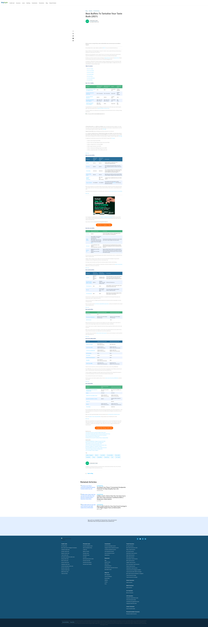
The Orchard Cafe (89, 293)
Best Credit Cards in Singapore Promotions (69, 547)
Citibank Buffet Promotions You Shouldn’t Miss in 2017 (94, 443)
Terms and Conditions (65, 622)
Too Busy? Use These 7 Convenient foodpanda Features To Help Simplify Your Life (111, 488)
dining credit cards (107, 57)
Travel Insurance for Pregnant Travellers (133, 569)
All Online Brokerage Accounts (110, 545)
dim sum (114, 182)
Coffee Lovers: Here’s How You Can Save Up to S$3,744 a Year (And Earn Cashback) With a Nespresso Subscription (111, 497)
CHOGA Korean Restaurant (90, 357)
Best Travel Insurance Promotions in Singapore (134, 573)
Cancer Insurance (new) (130, 608)
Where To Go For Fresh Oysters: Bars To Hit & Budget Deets (95, 442)
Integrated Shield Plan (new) (131, 603)
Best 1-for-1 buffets (90, 68)
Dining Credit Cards (64, 558)
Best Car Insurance (129, 592)
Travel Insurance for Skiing (131, 575)
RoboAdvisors (107, 555)
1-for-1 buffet (118, 457)
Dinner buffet (117, 455)
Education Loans (86, 553)
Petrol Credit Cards (64, 560)
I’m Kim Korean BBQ (89, 347)
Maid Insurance (129, 587)
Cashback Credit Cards (65, 549)
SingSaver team (94, 20)
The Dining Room (89, 286)
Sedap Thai (88, 401)
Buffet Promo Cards (64, 571)
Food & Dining (96, 10)
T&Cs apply (104, 129)
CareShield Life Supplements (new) (132, 601)
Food (112, 457)
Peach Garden (87, 240)
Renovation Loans (86, 555)
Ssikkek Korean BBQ (89, 344)
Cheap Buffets (99, 457)
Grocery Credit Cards (65, 562)
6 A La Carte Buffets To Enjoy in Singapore (92, 450)
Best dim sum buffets (90, 72)
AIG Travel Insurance (130, 551)
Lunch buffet (103, 455)
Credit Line (85, 549)
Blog (47, 3)
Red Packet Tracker (108, 569)
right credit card (116, 57)
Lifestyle (90, 10)
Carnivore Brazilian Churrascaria (88, 178)
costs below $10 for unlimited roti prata (114, 414)
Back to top (87, 153)
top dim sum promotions (118, 264)
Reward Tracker (52, 3)
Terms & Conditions (108, 576)
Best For (96, 455)
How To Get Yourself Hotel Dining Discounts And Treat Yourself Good (96, 435)
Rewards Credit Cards (65, 553)
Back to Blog (90, 473)
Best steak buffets (90, 76)
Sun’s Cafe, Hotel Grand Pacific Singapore (90, 100)
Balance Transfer (86, 551)
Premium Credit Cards (65, 569)
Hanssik (87, 404)
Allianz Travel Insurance (130, 549)
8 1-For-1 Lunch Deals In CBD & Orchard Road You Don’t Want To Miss (96, 445)
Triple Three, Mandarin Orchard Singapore (89, 104)
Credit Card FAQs (64, 573)
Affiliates (106, 580)
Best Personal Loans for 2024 (88, 558)
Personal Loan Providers (87, 564)
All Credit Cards (64, 545)
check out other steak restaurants (101, 333)
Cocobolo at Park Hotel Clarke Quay (90, 93)
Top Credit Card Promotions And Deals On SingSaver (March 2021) (96, 432)
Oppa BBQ (87, 360)
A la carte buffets (110, 455)
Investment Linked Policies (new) (132, 597)
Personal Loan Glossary (87, 562)
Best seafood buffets (90, 74)
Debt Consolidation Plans (87, 547)
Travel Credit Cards (64, 555)
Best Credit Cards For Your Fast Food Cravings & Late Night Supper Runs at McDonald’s (112, 507)
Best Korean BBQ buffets (91, 78)
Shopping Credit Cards (65, 564)
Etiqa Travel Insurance (130, 555)
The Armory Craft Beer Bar (90, 317)
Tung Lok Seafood (89, 182)
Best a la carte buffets (90, 70)
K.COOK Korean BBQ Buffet (90, 350)
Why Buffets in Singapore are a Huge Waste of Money (94, 446)
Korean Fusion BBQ (89, 363)
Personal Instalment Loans (88, 545)
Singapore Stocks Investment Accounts (112, 547)
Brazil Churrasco (88, 319)
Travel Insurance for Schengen (131, 577)
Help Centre (107, 563)
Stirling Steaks (88, 314)
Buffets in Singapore (89, 455)
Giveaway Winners (108, 565)
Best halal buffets (90, 79)
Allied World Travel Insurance (131, 553)
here (91, 242)
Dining (94, 457)
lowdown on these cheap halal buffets (94, 416)
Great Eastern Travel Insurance (132, 558)
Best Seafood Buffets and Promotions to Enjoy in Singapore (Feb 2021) (96, 447)
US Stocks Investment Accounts (110, 549)
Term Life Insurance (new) (131, 599)
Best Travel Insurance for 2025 (131, 547)
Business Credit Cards (65, 567)
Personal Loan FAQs (86, 560)
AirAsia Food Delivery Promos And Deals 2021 (92, 436)
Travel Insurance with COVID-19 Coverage (133, 571)
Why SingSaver (107, 574)
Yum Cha (87, 233)
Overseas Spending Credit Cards (67, 566)
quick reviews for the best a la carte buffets (115, 191)
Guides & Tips (106, 457)
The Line (87, 289)
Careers (106, 582)
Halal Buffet (88, 457)
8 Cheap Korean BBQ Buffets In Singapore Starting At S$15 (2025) (95, 441)
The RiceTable (88, 170)
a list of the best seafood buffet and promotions (102, 303)
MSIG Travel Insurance (130, 560)
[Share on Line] (73, 41)
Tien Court (87, 246)
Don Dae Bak (88, 355)
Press (106, 583)
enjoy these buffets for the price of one (103, 108)
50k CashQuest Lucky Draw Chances (111, 567)
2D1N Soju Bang (88, 353)
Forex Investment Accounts (109, 553)
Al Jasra (87, 392)
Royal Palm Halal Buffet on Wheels (89, 282)
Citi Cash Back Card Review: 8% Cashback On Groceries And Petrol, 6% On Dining (98, 433)
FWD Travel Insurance (130, 556)
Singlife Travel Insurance (130, 562)
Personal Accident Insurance (131, 613)
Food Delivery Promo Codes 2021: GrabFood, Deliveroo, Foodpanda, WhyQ (97, 437)
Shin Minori (88, 166)
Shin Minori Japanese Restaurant (89, 97)
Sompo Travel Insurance (130, 566)
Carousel (87, 277)
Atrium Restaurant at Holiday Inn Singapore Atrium (91, 90)
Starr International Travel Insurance (132, 564)
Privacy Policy (107, 578)
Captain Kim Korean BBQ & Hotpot (91, 395)
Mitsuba (87, 162)
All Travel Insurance (130, 545)
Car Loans (85, 556)
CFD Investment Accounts (109, 551)
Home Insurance (129, 582)
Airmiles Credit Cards (65, 551)
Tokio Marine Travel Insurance (131, 567)
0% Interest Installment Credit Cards (68, 556)
